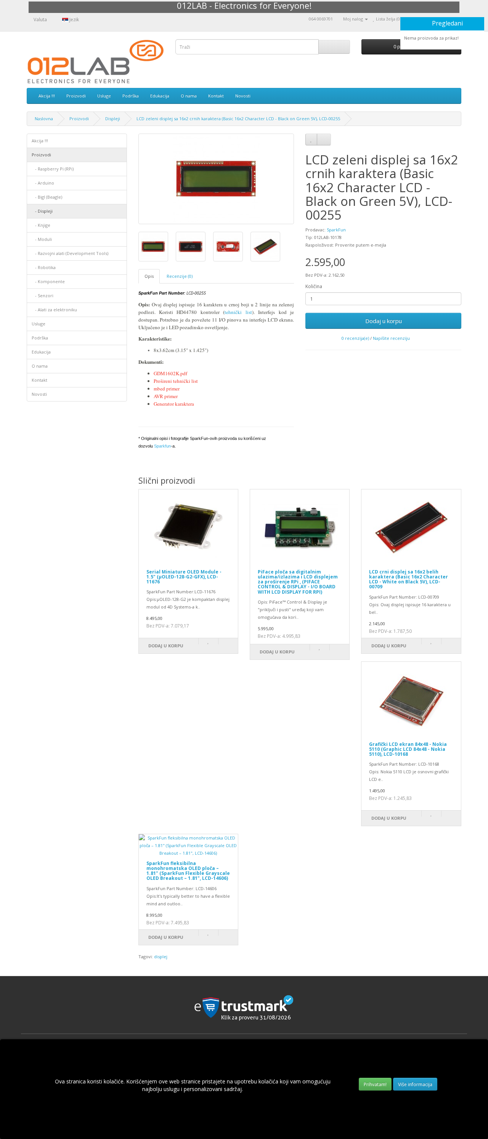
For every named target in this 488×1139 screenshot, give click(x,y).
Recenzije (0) (180, 276)
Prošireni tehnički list (176, 381)
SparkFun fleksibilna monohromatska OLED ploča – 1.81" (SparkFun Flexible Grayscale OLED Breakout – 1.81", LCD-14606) (188, 871)
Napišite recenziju (391, 338)
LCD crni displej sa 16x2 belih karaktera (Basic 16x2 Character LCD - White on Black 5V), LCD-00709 (408, 579)
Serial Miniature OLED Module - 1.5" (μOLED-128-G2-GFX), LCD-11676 (184, 577)
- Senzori (42, 295)
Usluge (104, 96)
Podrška (130, 96)
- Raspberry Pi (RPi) (53, 169)
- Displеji (42, 211)
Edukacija (159, 96)
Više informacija (415, 1084)
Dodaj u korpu (383, 321)
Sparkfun (162, 446)
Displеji (112, 118)
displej (160, 956)
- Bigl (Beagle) (47, 197)
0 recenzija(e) (355, 338)
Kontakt (216, 96)
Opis (149, 276)
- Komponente (48, 281)
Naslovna (44, 118)
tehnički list (238, 312)
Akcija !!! (47, 96)
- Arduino (43, 183)
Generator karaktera (175, 403)
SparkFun (336, 230)
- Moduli (42, 239)
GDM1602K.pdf (170, 373)
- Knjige (41, 225)
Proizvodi (76, 96)
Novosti (242, 96)
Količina (313, 286)
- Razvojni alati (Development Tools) (70, 253)
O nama (189, 96)
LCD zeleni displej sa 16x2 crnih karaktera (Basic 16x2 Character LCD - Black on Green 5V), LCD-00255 (238, 118)
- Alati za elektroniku (54, 309)
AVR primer (166, 396)
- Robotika (44, 267)
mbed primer (167, 388)
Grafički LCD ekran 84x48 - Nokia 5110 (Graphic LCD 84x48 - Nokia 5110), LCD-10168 (408, 749)
